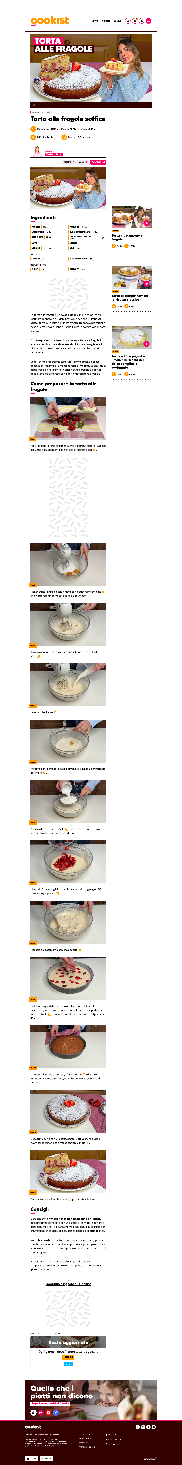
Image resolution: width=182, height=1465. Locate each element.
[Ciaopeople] (150, 1458)
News (95, 21)
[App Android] (46, 1458)
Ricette (106, 21)
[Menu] (148, 21)
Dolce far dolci (36, 1334)
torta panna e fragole (77, 369)
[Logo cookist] (50, 21)
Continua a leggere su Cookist (68, 1284)
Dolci (49, 1334)
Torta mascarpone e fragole (127, 237)
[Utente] (141, 21)
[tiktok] (33, 1413)
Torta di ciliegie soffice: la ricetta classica (130, 297)
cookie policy (85, 1439)
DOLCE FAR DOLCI (37, 112)
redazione (83, 1443)
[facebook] (56, 1413)
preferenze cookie (87, 1447)
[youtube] (48, 1413)
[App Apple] (31, 1458)
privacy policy (85, 1435)
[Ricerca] (128, 21)
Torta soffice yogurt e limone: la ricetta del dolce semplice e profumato (128, 361)
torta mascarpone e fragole (84, 373)
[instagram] (41, 1413)
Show (117, 21)
